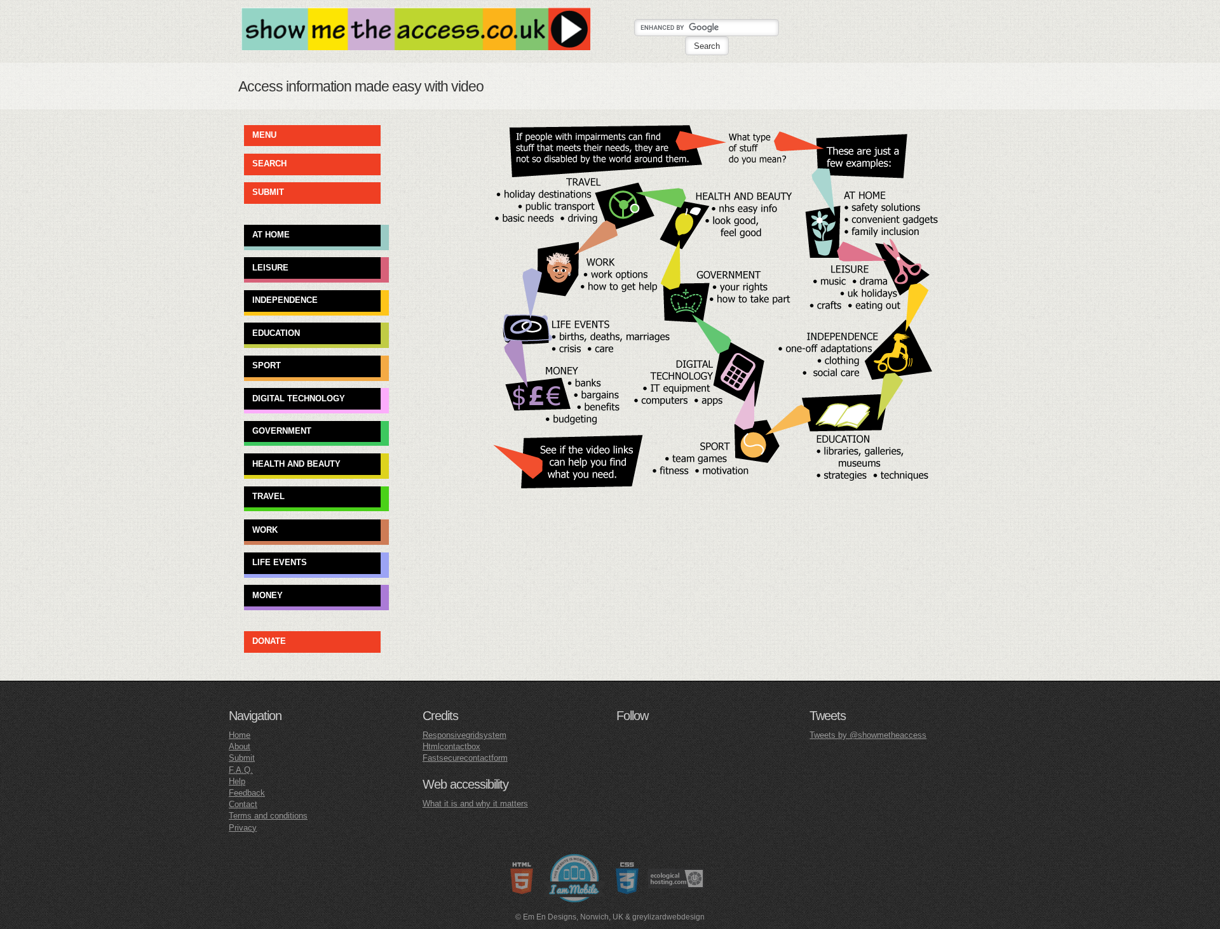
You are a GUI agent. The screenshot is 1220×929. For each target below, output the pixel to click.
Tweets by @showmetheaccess (868, 735)
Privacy (243, 827)
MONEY (267, 594)
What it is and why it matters (475, 803)
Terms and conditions (268, 815)
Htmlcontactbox (451, 746)
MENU (264, 135)
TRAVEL (268, 496)
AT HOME (271, 234)
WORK (265, 529)
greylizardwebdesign (668, 916)
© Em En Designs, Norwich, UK (569, 916)
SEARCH (269, 163)
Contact (243, 804)
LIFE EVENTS (279, 562)
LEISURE (270, 267)
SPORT (266, 365)
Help (237, 781)
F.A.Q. (241, 770)
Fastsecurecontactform (465, 758)
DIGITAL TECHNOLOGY (298, 398)
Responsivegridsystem (464, 735)
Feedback (247, 793)
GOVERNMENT (281, 431)
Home (239, 735)
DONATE (269, 641)
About (239, 746)
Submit (242, 758)
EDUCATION (276, 332)
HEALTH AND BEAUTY (296, 463)
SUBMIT (268, 192)
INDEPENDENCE (285, 300)
